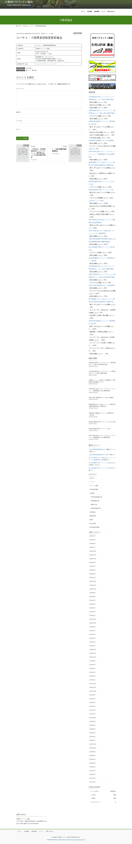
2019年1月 (92, 770)
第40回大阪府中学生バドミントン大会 (101, 189)
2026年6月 (92, 539)
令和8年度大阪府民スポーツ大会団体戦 (101, 140)
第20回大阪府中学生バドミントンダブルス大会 (102, 421)
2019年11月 (92, 748)
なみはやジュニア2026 (96, 200)
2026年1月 (92, 547)
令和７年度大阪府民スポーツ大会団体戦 (102, 285)
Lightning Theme (65, 839)
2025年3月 (92, 574)
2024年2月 (92, 611)
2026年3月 (92, 543)
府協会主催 (94, 504)
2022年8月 (92, 661)
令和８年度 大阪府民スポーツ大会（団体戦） (101, 397)
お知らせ (91, 478)
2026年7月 (92, 536)
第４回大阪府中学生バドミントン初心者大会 (101, 462)
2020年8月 (92, 721)
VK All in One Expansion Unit (78, 839)
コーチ (29, 70)
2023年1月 (92, 645)
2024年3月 (92, 608)
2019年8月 (92, 755)
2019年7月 (92, 759)
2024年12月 (92, 581)
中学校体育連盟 (93, 489)
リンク (41, 831)
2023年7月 (92, 630)
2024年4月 (92, 604)
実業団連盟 (92, 516)
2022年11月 (92, 653)
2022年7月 (92, 664)
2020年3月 (92, 732)
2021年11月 (92, 687)
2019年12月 (92, 744)
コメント (20, 88)
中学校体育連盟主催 (96, 497)
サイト (18, 129)
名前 (18, 112)
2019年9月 (92, 751)
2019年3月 (92, 763)
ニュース (91, 481)
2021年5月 (92, 702)
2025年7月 (92, 566)
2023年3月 (92, 638)
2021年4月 (92, 706)
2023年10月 (92, 623)
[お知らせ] (75, 148)
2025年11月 (92, 555)
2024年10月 (92, 589)
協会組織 (34, 831)
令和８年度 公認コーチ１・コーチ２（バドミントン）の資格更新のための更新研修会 (102, 154)
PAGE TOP (127, 817)
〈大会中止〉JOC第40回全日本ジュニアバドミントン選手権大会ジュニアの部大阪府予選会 (38, 153)
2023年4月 (92, 634)
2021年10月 (92, 691)
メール (19, 121)
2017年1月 (92, 782)
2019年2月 (92, 767)
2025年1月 (92, 577)
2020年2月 (92, 736)
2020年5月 (92, 725)
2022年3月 (92, 672)
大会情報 (91, 493)
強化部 (91, 519)
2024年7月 (92, 600)
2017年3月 (92, 778)
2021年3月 (92, 710)
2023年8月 (92, 627)
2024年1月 (92, 615)
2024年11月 (92, 585)
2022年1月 (92, 680)
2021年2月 (92, 714)
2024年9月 (92, 593)
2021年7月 (92, 698)
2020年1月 (92, 740)
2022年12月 (92, 649)
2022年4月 (92, 668)
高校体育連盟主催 (96, 508)
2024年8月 (92, 596)
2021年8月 (92, 695)
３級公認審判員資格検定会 (96, 449)
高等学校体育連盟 (94, 527)
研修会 (35, 70)
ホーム (19, 831)
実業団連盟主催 (95, 500)
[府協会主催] (22, 148)
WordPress (56, 839)
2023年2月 (92, 642)
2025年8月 (92, 562)
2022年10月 (92, 657)
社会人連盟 (92, 523)
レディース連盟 (93, 485)
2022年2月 (92, 676)
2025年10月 (92, 558)
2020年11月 (92, 717)
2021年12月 (92, 683)
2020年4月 (92, 729)
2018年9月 (92, 774)
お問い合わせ (49, 831)
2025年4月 (92, 570)
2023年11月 (92, 619)
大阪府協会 (78, 33)
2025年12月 (92, 551)
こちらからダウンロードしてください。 (47, 64)
